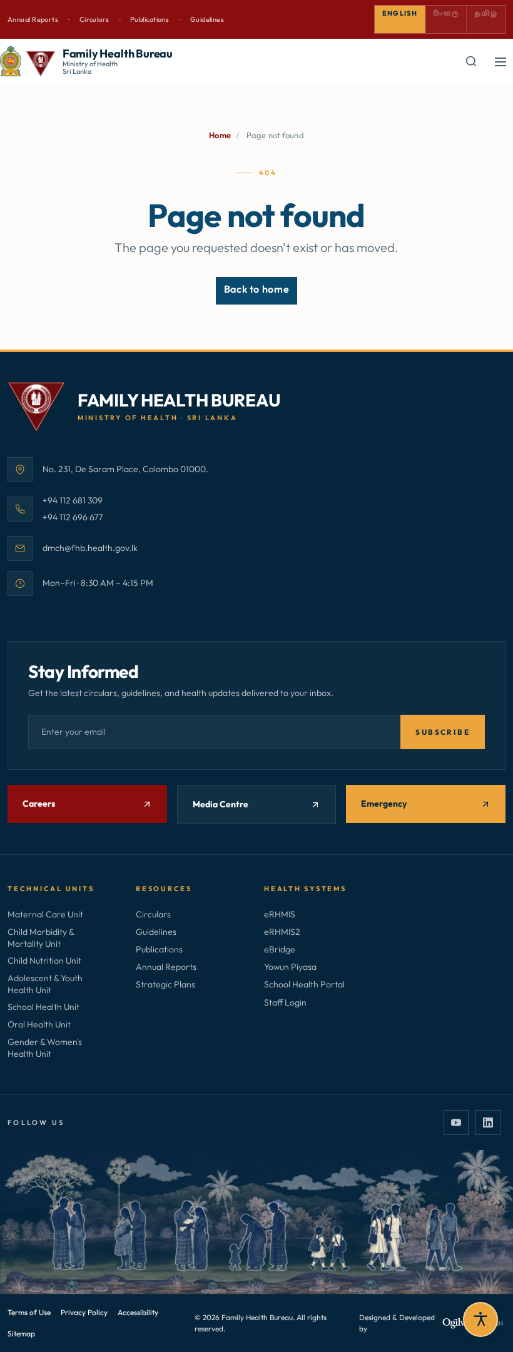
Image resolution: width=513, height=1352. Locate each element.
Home (220, 135)
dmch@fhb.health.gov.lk (90, 547)
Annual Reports (33, 19)
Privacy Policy (84, 1312)
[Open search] (470, 61)
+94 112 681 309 (73, 500)
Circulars (94, 19)
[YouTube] (456, 1122)
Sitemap (21, 1333)
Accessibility (138, 1312)
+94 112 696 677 (73, 517)
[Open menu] (500, 61)
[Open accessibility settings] (480, 1319)
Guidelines (207, 19)
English (399, 13)
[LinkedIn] (487, 1122)
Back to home (257, 289)
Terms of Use (29, 1312)
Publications (149, 19)
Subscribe (442, 732)
